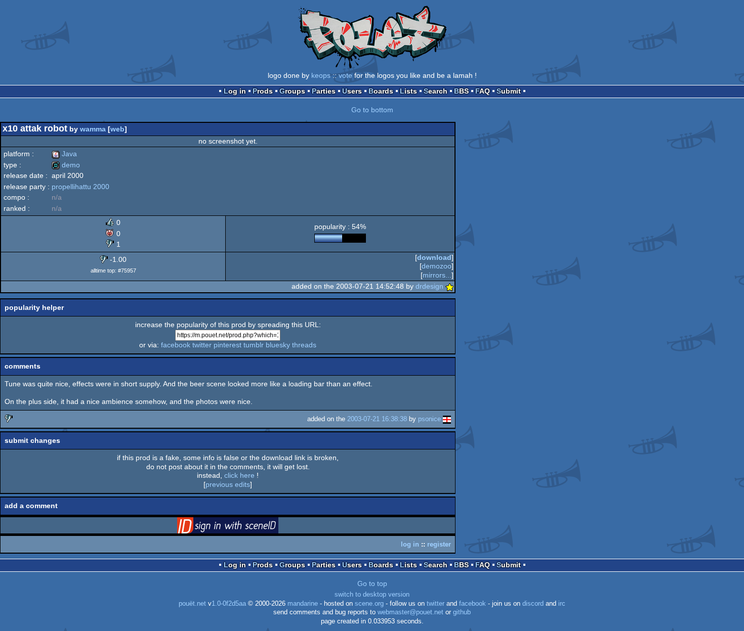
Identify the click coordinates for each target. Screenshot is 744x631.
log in (410, 544)
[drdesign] (449, 286)
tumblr (253, 345)
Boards (380, 91)
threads (304, 345)
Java (64, 154)
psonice (429, 419)
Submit (509, 91)
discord (533, 603)
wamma (93, 129)
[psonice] (447, 419)
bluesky (278, 345)
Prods (263, 91)
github (462, 612)
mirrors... (437, 275)
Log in (235, 91)
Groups (292, 91)
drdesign (429, 286)
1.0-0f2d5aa (229, 603)
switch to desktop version (372, 594)
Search (435, 91)
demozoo (436, 266)
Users (352, 91)
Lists (408, 91)
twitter (202, 345)
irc (561, 603)
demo (66, 165)
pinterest (227, 345)
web (117, 129)
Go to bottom (372, 110)
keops (320, 75)
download (434, 257)
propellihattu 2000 (80, 187)
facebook (175, 345)
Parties (324, 91)
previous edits (227, 484)
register (439, 544)
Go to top (372, 583)
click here (239, 475)
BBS (461, 91)
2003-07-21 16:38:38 (377, 419)
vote (345, 75)
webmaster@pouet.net (410, 612)
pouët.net (192, 603)
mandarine (302, 603)
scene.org (369, 603)
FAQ (482, 91)
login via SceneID (243, 527)
